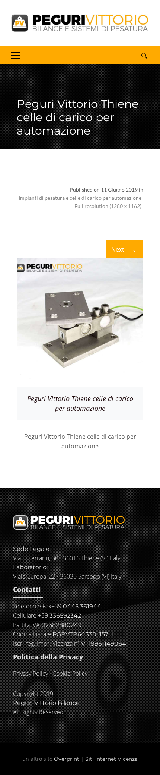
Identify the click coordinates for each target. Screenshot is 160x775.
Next (124, 248)
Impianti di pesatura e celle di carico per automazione (80, 198)
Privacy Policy (30, 674)
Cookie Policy (69, 674)
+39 (76, 606)
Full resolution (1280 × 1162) (107, 206)
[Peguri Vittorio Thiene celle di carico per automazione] (80, 322)
